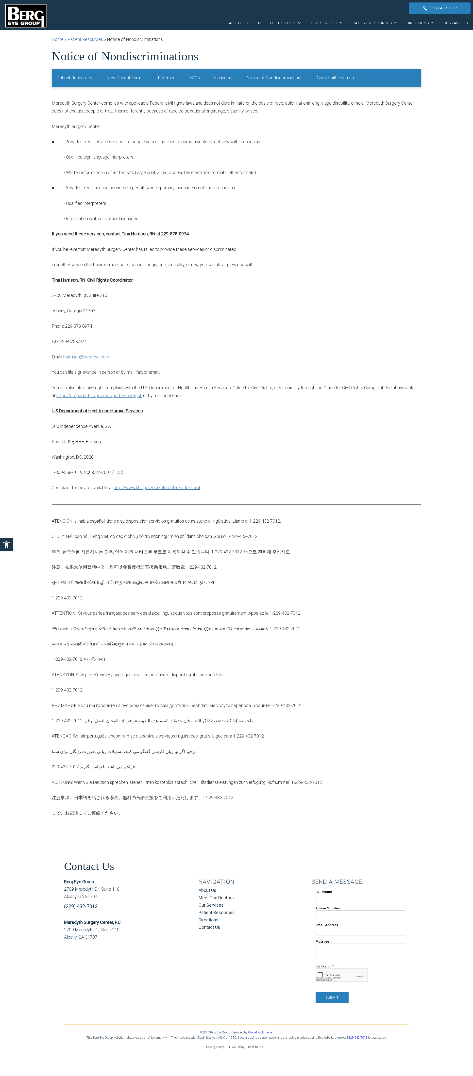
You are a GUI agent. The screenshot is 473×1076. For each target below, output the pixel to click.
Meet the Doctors (277, 23)
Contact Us (455, 23)
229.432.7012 (358, 1037)
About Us (238, 23)
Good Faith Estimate (336, 77)
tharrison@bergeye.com (86, 356)
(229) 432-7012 (81, 906)
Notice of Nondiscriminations (275, 77)
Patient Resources (372, 23)
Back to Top (255, 1047)
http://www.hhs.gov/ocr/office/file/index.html (157, 487)
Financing (223, 77)
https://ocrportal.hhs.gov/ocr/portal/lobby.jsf (98, 395)
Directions (417, 23)
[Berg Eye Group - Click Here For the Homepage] (26, 16)
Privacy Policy (215, 1047)
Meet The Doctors (216, 897)
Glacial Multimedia (260, 1032)
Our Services (324, 23)
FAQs (195, 77)
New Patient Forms (125, 77)
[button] (6, 544)
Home (58, 39)
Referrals (166, 77)
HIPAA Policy (236, 1047)
